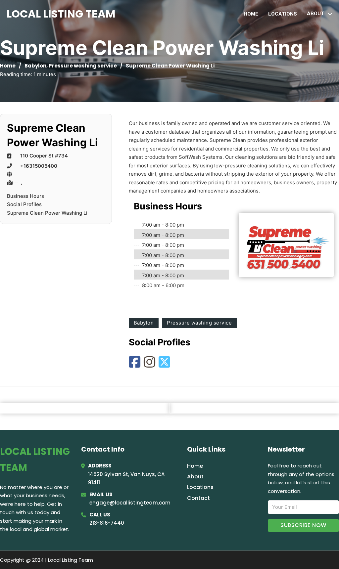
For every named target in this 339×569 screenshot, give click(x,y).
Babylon (35, 65)
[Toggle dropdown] (329, 14)
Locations (282, 14)
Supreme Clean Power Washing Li (47, 213)
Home (251, 14)
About (195, 476)
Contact (198, 498)
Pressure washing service (83, 65)
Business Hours (25, 196)
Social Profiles (24, 204)
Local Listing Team (61, 13)
